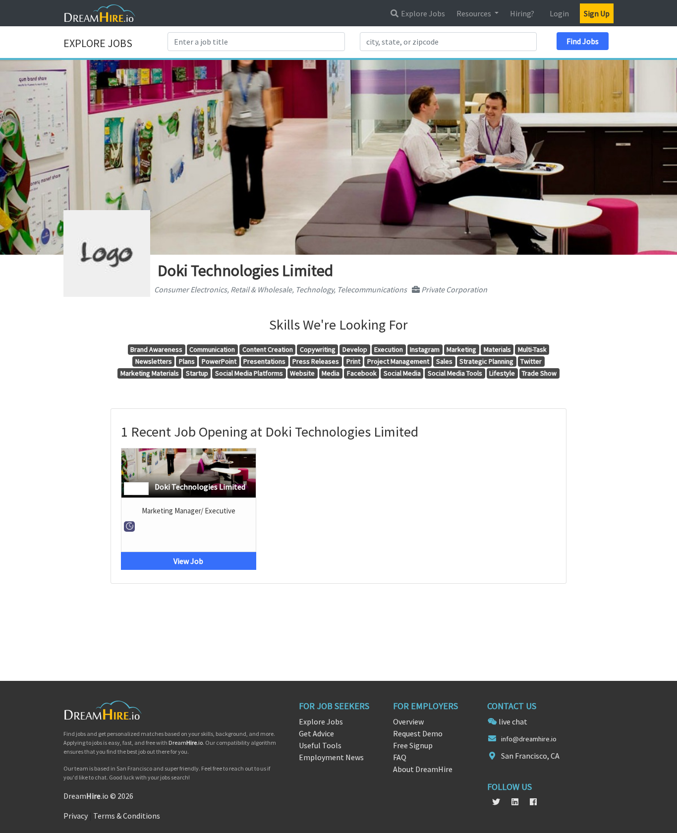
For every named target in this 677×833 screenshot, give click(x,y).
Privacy (75, 816)
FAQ (399, 757)
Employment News (331, 757)
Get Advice (316, 733)
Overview (408, 721)
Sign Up (597, 13)
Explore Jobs (422, 13)
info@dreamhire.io (529, 738)
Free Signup (413, 745)
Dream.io (186, 742)
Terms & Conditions (126, 816)
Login (559, 13)
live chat (513, 721)
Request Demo (418, 733)
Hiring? (522, 13)
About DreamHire (422, 769)
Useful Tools (320, 745)
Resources (474, 13)
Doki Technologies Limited (200, 487)
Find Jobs (582, 41)
